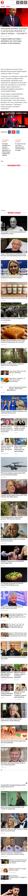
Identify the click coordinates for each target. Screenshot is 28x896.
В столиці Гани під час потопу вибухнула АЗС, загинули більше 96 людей (20, 147)
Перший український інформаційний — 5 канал (2, 2)
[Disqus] (14, 189)
